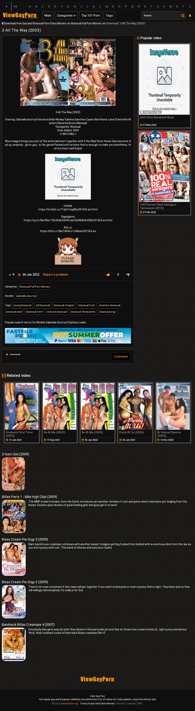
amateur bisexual (109, 305)
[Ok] (108, 275)
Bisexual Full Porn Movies (86, 23)
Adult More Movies (104, 703)
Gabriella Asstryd (26, 295)
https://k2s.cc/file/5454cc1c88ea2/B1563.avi (68, 231)
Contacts (131, 703)
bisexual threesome (83, 311)
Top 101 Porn (90, 15)
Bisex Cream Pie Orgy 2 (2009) (25, 582)
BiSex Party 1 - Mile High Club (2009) (29, 497)
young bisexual (22, 305)
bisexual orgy (108, 311)
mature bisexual (57, 311)
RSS (140, 703)
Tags (109, 15)
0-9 (15, 6)
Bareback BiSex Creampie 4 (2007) (28, 625)
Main (47, 15)
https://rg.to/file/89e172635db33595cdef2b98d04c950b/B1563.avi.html (68, 220)
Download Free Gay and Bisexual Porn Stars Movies (35, 23)
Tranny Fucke (87, 703)
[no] (128, 275)
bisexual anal (14, 311)
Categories (65, 15)
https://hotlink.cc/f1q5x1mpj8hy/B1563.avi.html (68, 209)
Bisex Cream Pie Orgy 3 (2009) (25, 539)
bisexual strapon (64, 305)
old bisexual (43, 305)
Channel (120, 703)
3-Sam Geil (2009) (15, 454)
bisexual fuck (87, 305)
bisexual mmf (34, 311)
